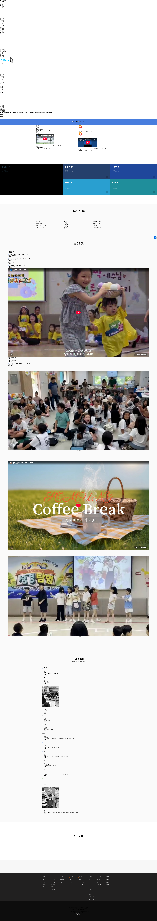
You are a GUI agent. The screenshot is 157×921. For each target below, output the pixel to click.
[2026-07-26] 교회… (11, 262)
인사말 (1, 2)
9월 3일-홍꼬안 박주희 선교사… (98, 223)
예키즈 (1, 35)
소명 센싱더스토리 (3, 93)
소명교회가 (2, 6)
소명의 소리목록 (103, 148)
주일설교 (1, 10)
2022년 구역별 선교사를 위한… (98, 225)
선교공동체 (2, 21)
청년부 (1, 90)
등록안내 (1, 19)
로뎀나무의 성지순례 (3, 51)
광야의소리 (2, 56)
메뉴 (1, 108)
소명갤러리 (2, 47)
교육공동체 (2, 32)
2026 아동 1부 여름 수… (12, 266)
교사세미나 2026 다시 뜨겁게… (41, 227)
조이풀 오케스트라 (3, 94)
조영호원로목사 (2, 16)
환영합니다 (2, 18)
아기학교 (1, 92)
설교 (1, 8)
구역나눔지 (2, 55)
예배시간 (1, 3)
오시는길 (1, 7)
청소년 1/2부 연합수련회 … (12, 255)
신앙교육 (1, 31)
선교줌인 (1, 24)
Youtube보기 (53, 145)
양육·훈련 (1, 25)
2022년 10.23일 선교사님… (97, 227)
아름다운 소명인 (2, 49)
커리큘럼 (1, 27)
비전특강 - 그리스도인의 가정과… (41, 225)
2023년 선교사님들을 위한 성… (98, 221)
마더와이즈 (2, 30)
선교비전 (1, 22)
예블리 (1, 34)
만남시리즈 (2, 20)
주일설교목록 (60, 145)
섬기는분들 (2, 4)
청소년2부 (1, 89)
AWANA (1, 91)
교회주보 (65, 219)
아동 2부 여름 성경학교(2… (12, 259)
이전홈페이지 (2, 107)
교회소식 (1, 53)
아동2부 (1, 87)
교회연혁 (1, 5)
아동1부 (1, 36)
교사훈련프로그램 (3, 46)
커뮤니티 (1, 52)
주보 (0, 54)
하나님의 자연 (2, 50)
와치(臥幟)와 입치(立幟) (39, 129)
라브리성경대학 (2, 28)
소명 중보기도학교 (39, 223)
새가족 (1, 17)
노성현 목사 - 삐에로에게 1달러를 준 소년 (85, 131)
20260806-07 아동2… (11, 251)
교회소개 (1, 1)
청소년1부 (1, 88)
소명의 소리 (2, 9)
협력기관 (1, 23)
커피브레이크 (2, 29)
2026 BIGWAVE (38, 221)
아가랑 (1, 33)
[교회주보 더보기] (64, 228)
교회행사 (1, 48)
